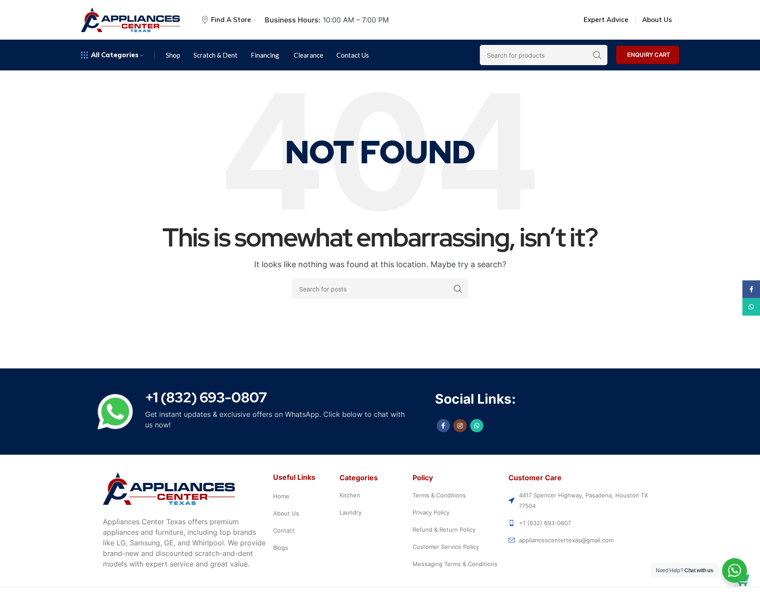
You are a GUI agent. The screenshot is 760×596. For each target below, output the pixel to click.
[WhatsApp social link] (476, 425)
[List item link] (304, 496)
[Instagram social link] (460, 425)
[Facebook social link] (443, 425)
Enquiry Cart (648, 54)
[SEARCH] (458, 289)
